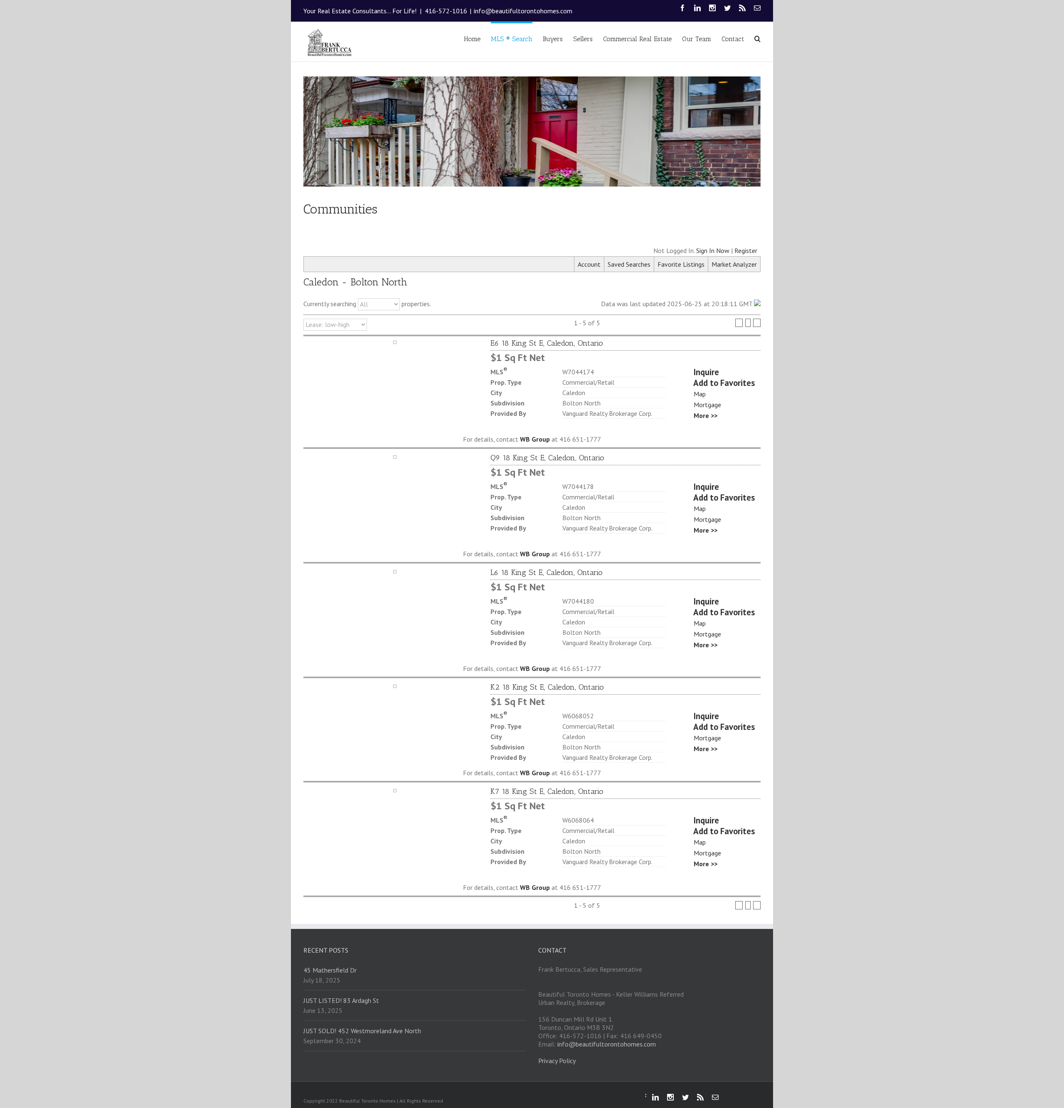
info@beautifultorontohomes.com (523, 11)
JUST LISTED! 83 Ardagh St (341, 1000)
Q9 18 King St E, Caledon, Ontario (547, 457)
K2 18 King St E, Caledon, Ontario (547, 687)
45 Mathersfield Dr (330, 970)
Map (700, 394)
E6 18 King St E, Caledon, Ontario (546, 343)
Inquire (706, 372)
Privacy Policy (557, 1060)
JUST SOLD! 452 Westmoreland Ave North (362, 1031)
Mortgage (707, 404)
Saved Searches (629, 264)
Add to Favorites (724, 383)
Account (589, 264)
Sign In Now (712, 250)
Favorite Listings (681, 264)
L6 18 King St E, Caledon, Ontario (546, 572)
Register (745, 250)
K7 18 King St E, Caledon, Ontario (546, 791)
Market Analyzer (734, 264)
